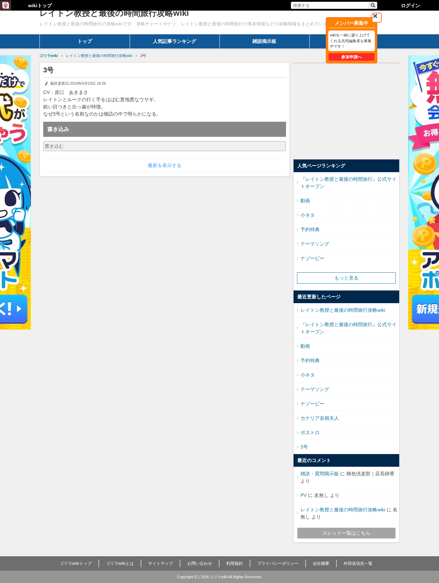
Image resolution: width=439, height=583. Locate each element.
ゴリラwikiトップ (76, 563)
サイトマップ (160, 563)
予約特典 (310, 229)
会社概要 (321, 563)
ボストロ (310, 432)
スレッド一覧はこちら (346, 533)
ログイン (410, 5)
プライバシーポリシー (277, 563)
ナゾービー (312, 258)
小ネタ (307, 215)
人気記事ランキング (174, 41)
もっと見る (346, 278)
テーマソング (314, 244)
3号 (304, 447)
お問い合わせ (199, 563)
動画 (305, 200)
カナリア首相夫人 (319, 418)
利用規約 (234, 563)
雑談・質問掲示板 (319, 473)
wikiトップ (40, 5)
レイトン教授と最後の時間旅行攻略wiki (342, 310)
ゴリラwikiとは (120, 563)
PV (303, 495)
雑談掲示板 (264, 41)
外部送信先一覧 (358, 563)
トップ (85, 41)
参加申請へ (351, 57)
